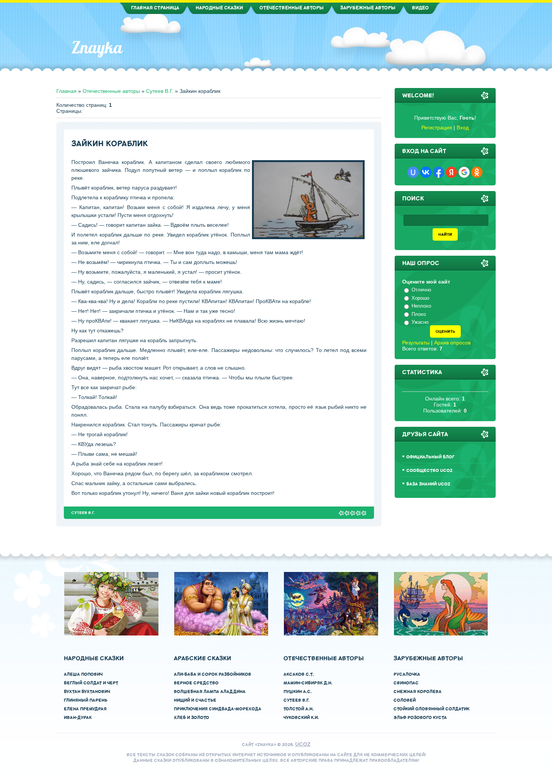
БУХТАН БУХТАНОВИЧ (87, 692)
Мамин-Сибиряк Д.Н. (308, 683)
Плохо (419, 314)
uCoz (303, 744)
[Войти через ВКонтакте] (425, 172)
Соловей (405, 700)
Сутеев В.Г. (159, 91)
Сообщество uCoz (429, 470)
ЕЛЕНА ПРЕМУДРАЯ (85, 709)
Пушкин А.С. (298, 692)
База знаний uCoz (428, 484)
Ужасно (420, 322)
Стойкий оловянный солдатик (431, 709)
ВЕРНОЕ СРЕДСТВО (196, 683)
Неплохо (421, 306)
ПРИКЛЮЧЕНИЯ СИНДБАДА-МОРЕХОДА (217, 709)
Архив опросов (452, 343)
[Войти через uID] (413, 172)
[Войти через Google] (464, 172)
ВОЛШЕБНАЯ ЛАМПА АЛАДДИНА (210, 692)
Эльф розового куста (420, 717)
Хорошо (420, 298)
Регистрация (436, 127)
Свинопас (406, 683)
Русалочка (407, 674)
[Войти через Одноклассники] (477, 172)
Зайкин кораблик (109, 144)
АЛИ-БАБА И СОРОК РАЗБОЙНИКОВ (212, 674)
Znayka (96, 47)
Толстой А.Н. (299, 709)
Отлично (421, 290)
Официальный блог (430, 457)
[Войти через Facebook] (438, 172)
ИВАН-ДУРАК (78, 717)
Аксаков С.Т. (299, 674)
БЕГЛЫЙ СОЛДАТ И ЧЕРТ (91, 683)
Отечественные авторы (111, 91)
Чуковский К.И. (301, 717)
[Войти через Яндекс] (451, 172)
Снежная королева (418, 692)
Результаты (416, 343)
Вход (463, 127)
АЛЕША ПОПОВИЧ (83, 674)
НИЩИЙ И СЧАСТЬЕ (195, 700)
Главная (66, 91)
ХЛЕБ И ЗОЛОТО (191, 717)
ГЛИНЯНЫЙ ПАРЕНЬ (85, 700)
